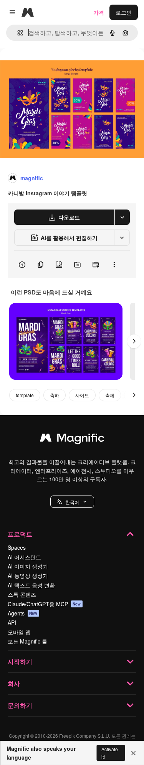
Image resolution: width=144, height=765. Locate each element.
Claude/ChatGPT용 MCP (44, 604)
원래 (44, 66)
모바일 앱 (19, 632)
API (12, 622)
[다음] (134, 341)
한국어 (72, 502)
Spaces (17, 547)
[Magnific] (72, 439)
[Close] (133, 753)
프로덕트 (20, 534)
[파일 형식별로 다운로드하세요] (122, 217)
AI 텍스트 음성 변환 (31, 585)
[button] (72, 502)
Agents (23, 613)
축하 (54, 395)
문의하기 (20, 705)
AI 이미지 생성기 (28, 566)
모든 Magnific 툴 (27, 641)
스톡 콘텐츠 (22, 594)
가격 (98, 12)
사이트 (82, 395)
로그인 (124, 12)
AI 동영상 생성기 (28, 575)
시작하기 (20, 661)
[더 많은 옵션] (114, 264)
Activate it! (109, 753)
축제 (109, 395)
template (25, 395)
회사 (14, 683)
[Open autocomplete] (17, 33)
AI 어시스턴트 (24, 557)
